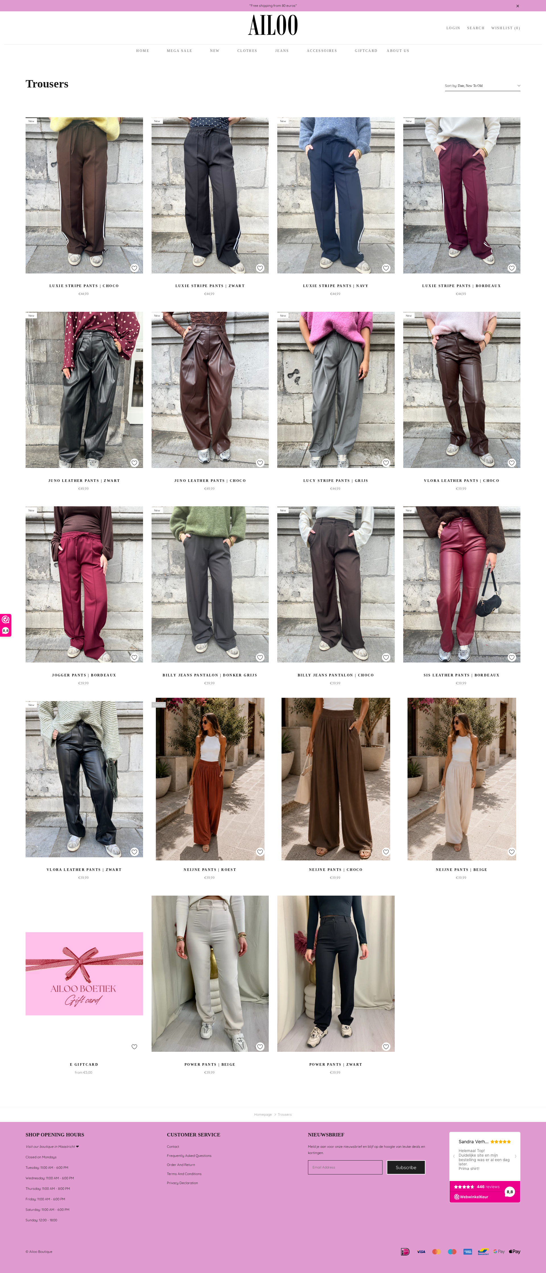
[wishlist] (134, 268)
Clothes (247, 51)
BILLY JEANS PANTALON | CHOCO (336, 675)
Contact (173, 1146)
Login (453, 28)
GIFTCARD (366, 51)
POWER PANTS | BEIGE (210, 1065)
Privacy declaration (182, 1183)
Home (142, 51)
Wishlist (505, 28)
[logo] (273, 28)
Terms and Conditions (184, 1174)
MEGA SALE (180, 51)
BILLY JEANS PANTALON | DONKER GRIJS (210, 675)
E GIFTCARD (84, 1065)
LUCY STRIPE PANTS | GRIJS (336, 481)
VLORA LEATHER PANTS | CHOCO (461, 481)
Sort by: (451, 85)
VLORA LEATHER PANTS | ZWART (84, 870)
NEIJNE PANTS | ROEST (210, 870)
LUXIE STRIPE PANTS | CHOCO (84, 286)
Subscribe (406, 1167)
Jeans (282, 51)
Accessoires (322, 51)
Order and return (181, 1165)
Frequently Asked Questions (189, 1155)
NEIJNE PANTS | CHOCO (336, 870)
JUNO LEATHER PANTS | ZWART (84, 481)
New (215, 51)
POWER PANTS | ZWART (336, 1065)
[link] (84, 195)
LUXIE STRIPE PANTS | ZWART (210, 286)
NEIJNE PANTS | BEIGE (462, 870)
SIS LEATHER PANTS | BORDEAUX (462, 675)
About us (398, 51)
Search (476, 28)
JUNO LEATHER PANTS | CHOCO (210, 481)
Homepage (263, 1114)
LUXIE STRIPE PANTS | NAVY (336, 286)
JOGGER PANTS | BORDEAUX (84, 675)
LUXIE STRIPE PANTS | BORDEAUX (461, 286)
